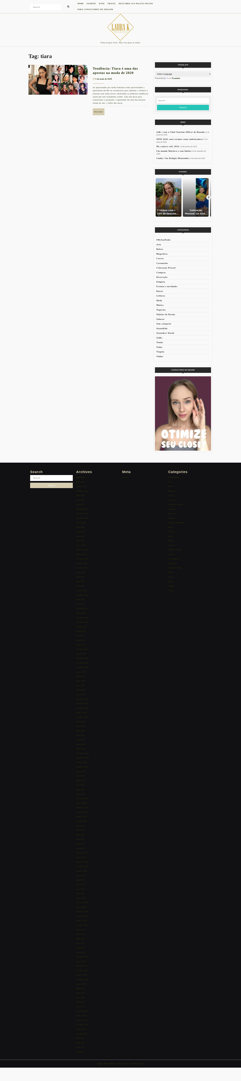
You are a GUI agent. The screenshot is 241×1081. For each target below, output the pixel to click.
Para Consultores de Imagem (95, 9)
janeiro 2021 (81, 654)
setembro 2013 (82, 1034)
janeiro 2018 (81, 803)
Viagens (160, 352)
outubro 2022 (81, 590)
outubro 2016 (81, 871)
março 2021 (81, 645)
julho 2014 (80, 988)
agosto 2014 (81, 984)
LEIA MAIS (99, 113)
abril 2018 (80, 789)
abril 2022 (80, 604)
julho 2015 (80, 934)
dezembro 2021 (82, 618)
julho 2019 (80, 726)
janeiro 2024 (81, 554)
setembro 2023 (82, 568)
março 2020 (81, 694)
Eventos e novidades (166, 286)
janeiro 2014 (81, 1016)
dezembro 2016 (82, 862)
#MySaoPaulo (163, 240)
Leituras (160, 296)
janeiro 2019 (81, 749)
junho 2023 (80, 581)
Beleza (159, 249)
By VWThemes (134, 1063)
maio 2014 (80, 998)
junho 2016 (80, 884)
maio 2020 (80, 685)
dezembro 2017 (82, 808)
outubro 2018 (81, 762)
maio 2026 (80, 482)
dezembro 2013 (82, 1020)
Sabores (160, 319)
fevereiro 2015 (82, 957)
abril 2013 (80, 1052)
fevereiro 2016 (82, 902)
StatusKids (162, 328)
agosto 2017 (81, 826)
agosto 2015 (81, 930)
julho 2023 (80, 577)
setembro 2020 (82, 667)
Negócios (161, 310)
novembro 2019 (82, 708)
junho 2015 (80, 939)
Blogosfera (162, 254)
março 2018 (81, 794)
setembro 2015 (82, 925)
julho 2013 (80, 1038)
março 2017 (81, 848)
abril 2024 (80, 541)
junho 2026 (80, 477)
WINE (102, 4)
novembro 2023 (82, 559)
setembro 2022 (82, 595)
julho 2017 (80, 830)
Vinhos (159, 356)
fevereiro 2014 (82, 1011)
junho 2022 (80, 599)
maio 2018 (80, 785)
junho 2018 (80, 780)
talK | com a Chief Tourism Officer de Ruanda (180, 132)
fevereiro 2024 (82, 550)
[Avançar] (208, 197)
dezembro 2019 (82, 703)
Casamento (162, 263)
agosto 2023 (81, 572)
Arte (158, 244)
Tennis (159, 342)
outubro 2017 (81, 817)
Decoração (162, 277)
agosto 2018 (81, 771)
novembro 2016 (82, 866)
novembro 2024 (82, 513)
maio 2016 (80, 889)
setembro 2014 (82, 979)
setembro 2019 (82, 717)
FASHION (91, 4)
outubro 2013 (81, 1029)
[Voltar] (157, 197)
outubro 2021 (81, 627)
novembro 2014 (82, 970)
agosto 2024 (81, 523)
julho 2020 (80, 676)
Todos (159, 347)
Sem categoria (163, 324)
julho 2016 (80, 880)
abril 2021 (80, 640)
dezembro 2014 (82, 966)
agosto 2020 (81, 672)
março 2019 (81, 744)
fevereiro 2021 (82, 649)
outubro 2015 (81, 921)
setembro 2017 (82, 821)
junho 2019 (80, 731)
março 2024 (81, 545)
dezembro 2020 (82, 658)
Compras (161, 272)
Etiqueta (160, 282)
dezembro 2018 (82, 753)
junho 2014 (80, 993)
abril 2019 (80, 740)
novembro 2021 (82, 622)
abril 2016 (80, 893)
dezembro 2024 (82, 509)
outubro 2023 (81, 563)
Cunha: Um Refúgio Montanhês (172, 158)
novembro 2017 (82, 812)
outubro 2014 (81, 975)
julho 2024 (80, 527)
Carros (160, 258)
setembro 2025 (82, 491)
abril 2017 (80, 844)
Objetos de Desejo (165, 314)
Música (160, 305)
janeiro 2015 (81, 961)
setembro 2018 (82, 767)
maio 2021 (80, 636)
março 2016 (81, 898)
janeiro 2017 (81, 857)
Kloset (159, 291)
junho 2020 (80, 681)
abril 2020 (80, 690)
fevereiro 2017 (82, 853)
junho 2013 (80, 1043)
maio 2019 (80, 735)
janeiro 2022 (81, 613)
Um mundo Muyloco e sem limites (173, 151)
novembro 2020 (82, 663)
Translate (176, 78)
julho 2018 (80, 776)
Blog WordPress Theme (111, 1063)
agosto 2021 (81, 631)
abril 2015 (80, 948)
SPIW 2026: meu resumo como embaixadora (179, 139)
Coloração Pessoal (166, 268)
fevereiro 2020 (82, 699)
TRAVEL (112, 4)
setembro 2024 (82, 518)
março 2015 (81, 952)
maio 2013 (80, 1047)
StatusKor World (165, 333)
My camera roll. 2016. (168, 146)
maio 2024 (80, 536)
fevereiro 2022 (82, 609)
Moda (159, 300)
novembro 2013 (82, 1025)
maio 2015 (80, 943)
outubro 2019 (81, 712)
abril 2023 (80, 586)
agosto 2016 (81, 875)
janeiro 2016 (81, 907)
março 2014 (81, 1007)
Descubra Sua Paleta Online (136, 4)
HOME (81, 4)
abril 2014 (80, 1002)
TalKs (159, 338)
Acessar (125, 477)
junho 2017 (80, 835)
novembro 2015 (82, 916)
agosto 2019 (81, 722)
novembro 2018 (82, 758)
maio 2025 (80, 500)
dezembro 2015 (82, 912)
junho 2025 (80, 495)
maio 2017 (80, 839)
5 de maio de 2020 (103, 79)
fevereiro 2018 (82, 798)
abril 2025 (80, 504)
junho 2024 (80, 532)
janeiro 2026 (81, 486)
